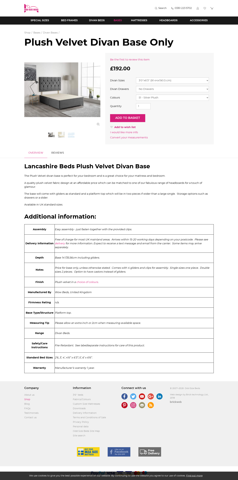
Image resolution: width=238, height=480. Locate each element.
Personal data (80, 427)
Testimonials (31, 413)
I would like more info (124, 132)
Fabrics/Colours (82, 399)
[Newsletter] (142, 405)
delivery (60, 243)
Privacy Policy (81, 422)
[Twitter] (133, 396)
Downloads (79, 408)
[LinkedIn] (159, 396)
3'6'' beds (78, 395)
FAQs (27, 408)
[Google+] (150, 396)
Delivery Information (84, 413)
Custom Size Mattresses (86, 404)
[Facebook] (124, 396)
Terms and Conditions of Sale (89, 417)
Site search (79, 436)
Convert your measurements (129, 137)
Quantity (116, 106)
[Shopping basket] (212, 8)
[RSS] (150, 405)
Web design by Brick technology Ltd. (189, 395)
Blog (27, 404)
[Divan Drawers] (71, 135)
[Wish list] (205, 8)
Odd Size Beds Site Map (86, 431)
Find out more (194, 476)
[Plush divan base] (62, 90)
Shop (27, 399)
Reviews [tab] (57, 152)
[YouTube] (142, 396)
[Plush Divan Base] (61, 135)
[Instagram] (133, 405)
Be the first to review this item (130, 59)
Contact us (30, 417)
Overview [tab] (35, 152)
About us (29, 395)
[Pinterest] (124, 405)
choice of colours (87, 282)
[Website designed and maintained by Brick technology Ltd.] (176, 402)
